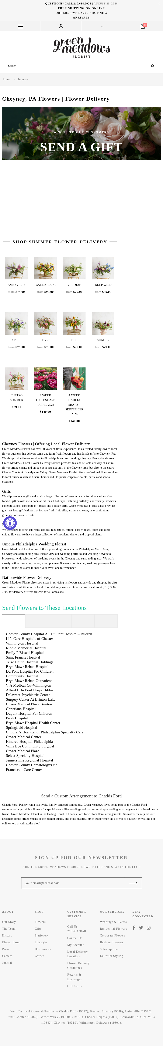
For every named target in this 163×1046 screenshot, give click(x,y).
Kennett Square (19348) (106, 1011)
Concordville (129, 1017)
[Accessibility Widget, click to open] (10, 523)
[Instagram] (149, 928)
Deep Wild (103, 284)
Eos (74, 340)
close (159, 3)
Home (6, 79)
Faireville (17, 284)
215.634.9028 (82, 3)
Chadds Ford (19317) (73, 1011)
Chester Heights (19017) (101, 1017)
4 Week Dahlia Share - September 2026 (74, 405)
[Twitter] (141, 928)
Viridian (74, 284)
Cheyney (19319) (65, 1022)
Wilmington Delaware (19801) (100, 1022)
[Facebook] (133, 928)
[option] (81, 166)
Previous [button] (14, 165)
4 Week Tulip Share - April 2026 (45, 400)
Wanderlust (45, 284)
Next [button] (148, 165)
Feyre (46, 340)
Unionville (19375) (138, 1011)
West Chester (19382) (23, 1017)
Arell (16, 340)
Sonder (103, 340)
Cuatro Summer (16, 398)
